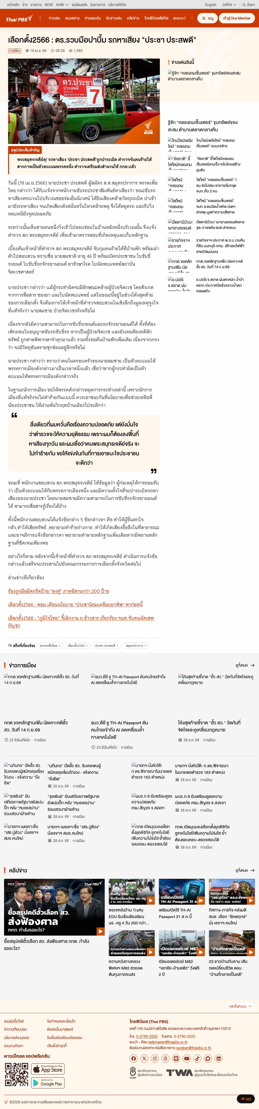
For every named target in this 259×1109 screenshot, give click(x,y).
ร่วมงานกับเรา (13, 1045)
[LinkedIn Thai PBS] (218, 1058)
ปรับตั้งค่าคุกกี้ (57, 1045)
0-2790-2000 (147, 1036)
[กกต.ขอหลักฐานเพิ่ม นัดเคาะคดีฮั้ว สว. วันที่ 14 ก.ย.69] (180, 265)
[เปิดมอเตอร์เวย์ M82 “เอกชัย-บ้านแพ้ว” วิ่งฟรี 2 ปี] (182, 943)
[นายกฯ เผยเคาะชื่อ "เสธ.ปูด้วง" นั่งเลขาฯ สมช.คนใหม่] (24, 835)
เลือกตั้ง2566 (76, 646)
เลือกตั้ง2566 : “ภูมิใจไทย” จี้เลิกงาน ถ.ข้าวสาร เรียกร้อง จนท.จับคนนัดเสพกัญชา (81, 622)
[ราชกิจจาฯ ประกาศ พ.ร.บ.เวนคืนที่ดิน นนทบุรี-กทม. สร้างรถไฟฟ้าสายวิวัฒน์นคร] (180, 244)
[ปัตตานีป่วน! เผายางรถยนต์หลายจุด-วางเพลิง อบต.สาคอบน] (180, 226)
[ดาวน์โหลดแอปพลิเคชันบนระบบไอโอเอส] (47, 1069)
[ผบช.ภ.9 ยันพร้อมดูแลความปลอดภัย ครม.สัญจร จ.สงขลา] (152, 804)
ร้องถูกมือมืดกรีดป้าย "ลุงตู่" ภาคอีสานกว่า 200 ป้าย (58, 591)
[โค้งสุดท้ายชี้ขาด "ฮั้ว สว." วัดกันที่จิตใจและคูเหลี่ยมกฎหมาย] (216, 695)
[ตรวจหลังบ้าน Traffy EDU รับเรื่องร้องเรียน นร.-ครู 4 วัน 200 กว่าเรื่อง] (132, 892)
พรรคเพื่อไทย (48, 646)
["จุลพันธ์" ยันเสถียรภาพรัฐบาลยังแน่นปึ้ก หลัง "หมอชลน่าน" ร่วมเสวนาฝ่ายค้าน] (24, 804)
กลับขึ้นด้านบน (237, 1006)
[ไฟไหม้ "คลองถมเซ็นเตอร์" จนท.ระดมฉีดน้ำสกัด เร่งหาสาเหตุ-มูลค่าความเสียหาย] (180, 205)
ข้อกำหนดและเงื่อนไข (61, 1021)
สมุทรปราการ (134, 646)
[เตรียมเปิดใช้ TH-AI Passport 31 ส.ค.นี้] (182, 892)
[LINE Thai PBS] (176, 1058)
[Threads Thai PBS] (165, 1058)
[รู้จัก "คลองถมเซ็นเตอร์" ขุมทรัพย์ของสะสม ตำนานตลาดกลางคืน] (209, 93)
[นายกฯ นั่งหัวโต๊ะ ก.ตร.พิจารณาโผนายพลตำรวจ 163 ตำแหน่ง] (152, 773)
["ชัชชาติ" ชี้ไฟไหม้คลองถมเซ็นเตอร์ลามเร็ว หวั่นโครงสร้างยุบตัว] (180, 163)
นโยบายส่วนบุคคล (16, 1037)
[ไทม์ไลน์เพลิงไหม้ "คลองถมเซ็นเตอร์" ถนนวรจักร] (180, 144)
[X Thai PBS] (144, 1058)
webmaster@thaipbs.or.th (168, 1041)
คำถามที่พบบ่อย (15, 1029)
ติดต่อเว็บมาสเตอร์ (60, 1029)
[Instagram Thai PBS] (155, 1058)
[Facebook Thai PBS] (134, 1058)
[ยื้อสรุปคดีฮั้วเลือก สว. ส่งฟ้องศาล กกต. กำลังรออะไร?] (54, 907)
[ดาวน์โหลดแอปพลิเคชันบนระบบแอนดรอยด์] (47, 1083)
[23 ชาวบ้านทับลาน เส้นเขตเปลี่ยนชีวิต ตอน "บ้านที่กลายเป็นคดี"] (232, 943)
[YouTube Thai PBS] (187, 1058)
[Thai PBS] (20, 18)
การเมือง (14, 50)
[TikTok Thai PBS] (197, 1058)
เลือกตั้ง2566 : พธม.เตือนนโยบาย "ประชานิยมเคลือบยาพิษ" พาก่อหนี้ (75, 604)
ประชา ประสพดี (105, 646)
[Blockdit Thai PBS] (208, 1058)
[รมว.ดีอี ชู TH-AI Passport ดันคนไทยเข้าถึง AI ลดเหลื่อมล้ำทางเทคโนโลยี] (129, 695)
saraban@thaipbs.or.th (193, 1047)
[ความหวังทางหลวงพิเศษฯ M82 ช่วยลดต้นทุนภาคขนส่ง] (132, 943)
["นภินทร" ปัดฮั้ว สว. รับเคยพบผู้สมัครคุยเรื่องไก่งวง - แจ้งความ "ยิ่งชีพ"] (24, 773)
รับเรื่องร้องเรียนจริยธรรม (64, 1037)
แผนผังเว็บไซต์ (14, 1021)
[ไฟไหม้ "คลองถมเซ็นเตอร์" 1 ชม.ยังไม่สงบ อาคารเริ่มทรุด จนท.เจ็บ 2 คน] (180, 184)
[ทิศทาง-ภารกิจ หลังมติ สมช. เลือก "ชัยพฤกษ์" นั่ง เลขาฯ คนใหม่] (232, 892)
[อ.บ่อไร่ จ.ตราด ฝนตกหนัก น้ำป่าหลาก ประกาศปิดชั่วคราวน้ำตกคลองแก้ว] (180, 284)
